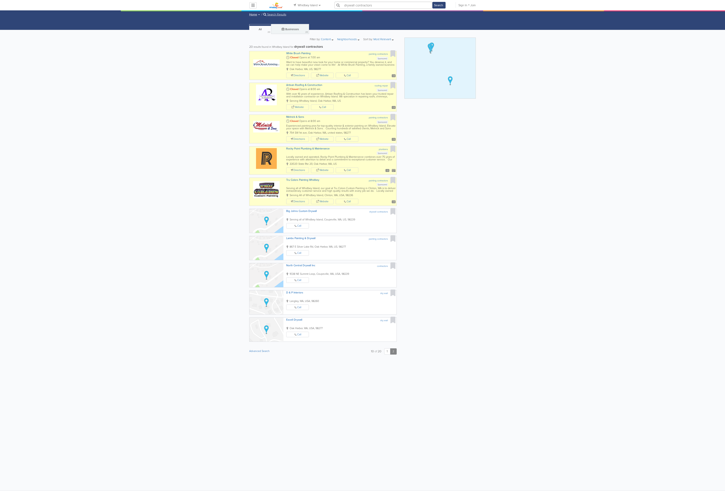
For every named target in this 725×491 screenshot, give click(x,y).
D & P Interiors (294, 293)
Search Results (276, 14)
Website (324, 75)
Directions (299, 75)
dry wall (384, 293)
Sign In (462, 5)
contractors (382, 266)
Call (349, 75)
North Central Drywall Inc (300, 265)
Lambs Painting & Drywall (300, 238)
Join (473, 5)
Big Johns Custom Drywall (301, 211)
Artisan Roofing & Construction (304, 85)
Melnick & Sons (295, 117)
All (264, 30)
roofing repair (381, 85)
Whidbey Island (307, 5)
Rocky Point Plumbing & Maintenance (308, 149)
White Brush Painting (298, 53)
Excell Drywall (294, 320)
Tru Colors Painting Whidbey (302, 180)
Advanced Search (259, 351)
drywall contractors (378, 211)
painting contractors (378, 54)
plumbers (383, 149)
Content (326, 39)
